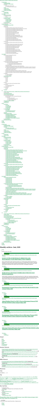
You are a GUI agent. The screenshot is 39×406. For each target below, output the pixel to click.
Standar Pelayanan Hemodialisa (11, 37)
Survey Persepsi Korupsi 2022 (9, 94)
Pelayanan (3, 136)
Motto (5, 7)
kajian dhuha (11, 379)
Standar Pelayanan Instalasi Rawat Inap (12, 33)
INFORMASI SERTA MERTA (11, 117)
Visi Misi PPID (8, 106)
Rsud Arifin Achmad (5, 393)
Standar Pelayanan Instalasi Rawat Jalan (12, 32)
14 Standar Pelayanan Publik (8, 147)
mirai (3, 341)
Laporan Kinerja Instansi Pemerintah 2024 (15, 64)
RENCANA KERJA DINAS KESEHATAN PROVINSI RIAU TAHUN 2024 (19, 71)
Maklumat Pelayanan (7, 14)
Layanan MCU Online (7, 23)
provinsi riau (18, 382)
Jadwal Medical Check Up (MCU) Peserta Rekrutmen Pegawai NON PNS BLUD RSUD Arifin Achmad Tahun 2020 (20, 302)
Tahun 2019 (6, 43)
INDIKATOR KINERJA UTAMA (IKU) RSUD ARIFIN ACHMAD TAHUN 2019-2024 (21, 66)
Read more (4, 266)
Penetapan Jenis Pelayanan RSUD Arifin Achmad (14, 167)
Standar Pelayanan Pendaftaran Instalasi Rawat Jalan (14, 30)
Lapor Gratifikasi (9, 75)
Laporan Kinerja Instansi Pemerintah (12, 62)
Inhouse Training (10, 378)
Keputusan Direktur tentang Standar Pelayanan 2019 (14, 44)
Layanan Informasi (7, 108)
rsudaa (36, 382)
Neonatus (20, 381)
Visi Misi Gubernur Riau (10, 5)
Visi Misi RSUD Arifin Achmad (11, 6)
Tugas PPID (8, 230)
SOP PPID (8, 109)
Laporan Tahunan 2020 (12, 99)
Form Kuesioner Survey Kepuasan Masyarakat (13, 96)
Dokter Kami (6, 12)
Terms (3, 403)
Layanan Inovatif (7, 22)
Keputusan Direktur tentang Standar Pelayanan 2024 (14, 27)
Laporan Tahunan (7, 118)
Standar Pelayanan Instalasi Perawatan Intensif (13, 39)
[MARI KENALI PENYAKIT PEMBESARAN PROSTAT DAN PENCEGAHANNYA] (17, 270)
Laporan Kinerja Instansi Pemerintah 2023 (15, 63)
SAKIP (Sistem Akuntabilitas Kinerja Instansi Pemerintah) (13, 61)
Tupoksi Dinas (6, 8)
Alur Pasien (6, 84)
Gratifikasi (5, 73)
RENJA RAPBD (9, 65)
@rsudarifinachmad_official (6, 395)
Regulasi (5, 89)
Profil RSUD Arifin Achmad (8, 126)
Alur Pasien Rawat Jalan (10, 85)
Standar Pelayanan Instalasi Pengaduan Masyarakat (14, 35)
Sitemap (3, 404)
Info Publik (4, 54)
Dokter (3, 11)
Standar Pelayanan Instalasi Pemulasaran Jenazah (14, 40)
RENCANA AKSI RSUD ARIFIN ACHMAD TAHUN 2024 (16, 70)
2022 (7, 79)
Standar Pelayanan (5, 146)
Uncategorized (4, 345)
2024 (7, 81)
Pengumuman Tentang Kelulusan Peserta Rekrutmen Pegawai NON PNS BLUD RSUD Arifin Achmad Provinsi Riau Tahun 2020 (19, 315)
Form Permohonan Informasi (10, 110)
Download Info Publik (7, 119)
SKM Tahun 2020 (9, 60)
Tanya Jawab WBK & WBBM (9, 100)
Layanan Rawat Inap (7, 17)
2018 (7, 87)
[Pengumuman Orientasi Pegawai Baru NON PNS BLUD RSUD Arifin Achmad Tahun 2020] (17, 285)
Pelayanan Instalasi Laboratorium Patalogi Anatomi (14, 36)
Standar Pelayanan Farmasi (10, 34)
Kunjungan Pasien (5, 381)
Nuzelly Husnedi (25, 381)
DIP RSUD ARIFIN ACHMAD (11, 114)
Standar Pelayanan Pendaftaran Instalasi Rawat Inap (14, 29)
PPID (3, 103)
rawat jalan (24, 382)
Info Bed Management (7, 198)
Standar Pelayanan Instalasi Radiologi (12, 38)
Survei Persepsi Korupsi (8, 93)
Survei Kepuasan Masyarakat (8, 95)
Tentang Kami (4, 2)
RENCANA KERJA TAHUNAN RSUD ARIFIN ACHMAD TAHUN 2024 (18, 72)
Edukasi (5, 82)
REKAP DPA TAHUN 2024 (10, 69)
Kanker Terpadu (8, 20)
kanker (14, 379)
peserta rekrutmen (10, 382)
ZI (2, 90)
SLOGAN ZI (6, 102)
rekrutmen (27, 382)
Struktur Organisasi (7, 9)
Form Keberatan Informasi (10, 111)
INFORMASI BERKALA (10, 115)
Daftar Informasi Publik (8, 113)
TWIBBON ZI (6, 101)
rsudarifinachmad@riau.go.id (6, 391)
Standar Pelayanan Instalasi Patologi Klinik (13, 49)
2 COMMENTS (6, 254)
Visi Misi (5, 4)
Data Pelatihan (6, 209)
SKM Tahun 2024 (9, 56)
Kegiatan (5, 295)
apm (2, 338)
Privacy (3, 402)
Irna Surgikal (5, 379)
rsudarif (5, 281)
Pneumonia (15, 382)
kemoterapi (24, 379)
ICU (4, 378)
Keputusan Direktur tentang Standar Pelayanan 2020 (14, 42)
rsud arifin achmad (8, 383)
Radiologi (22, 382)
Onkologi (30, 381)
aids (0, 376)
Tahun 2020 (6, 41)
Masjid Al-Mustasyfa (15, 381)
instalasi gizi (25, 378)
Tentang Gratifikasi (9, 74)
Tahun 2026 (6, 25)
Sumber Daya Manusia (7, 10)
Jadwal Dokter (6, 13)
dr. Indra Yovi (27, 376)
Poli (6, 16)
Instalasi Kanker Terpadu (31, 378)
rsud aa (33, 382)
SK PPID (7, 105)
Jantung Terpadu (8, 19)
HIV (3, 378)
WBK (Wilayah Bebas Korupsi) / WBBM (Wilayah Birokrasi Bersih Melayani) (17, 91)
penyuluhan (6, 382)
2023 (7, 80)
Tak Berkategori (6, 267)
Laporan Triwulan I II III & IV (13, 98)
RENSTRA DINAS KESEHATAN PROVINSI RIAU (15, 188)
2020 (7, 78)
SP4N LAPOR (6, 92)
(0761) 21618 (4, 389)
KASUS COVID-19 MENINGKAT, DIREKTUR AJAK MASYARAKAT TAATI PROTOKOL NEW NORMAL (16, 258)
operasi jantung (34, 381)
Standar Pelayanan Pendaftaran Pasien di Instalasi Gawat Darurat (16, 28)
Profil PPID (6, 104)
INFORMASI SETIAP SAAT (11, 116)
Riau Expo (30, 382)
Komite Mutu (6, 199)
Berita (3, 120)
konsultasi (27, 379)
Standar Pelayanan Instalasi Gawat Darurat (13, 168)
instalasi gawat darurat (18, 378)
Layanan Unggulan (7, 18)
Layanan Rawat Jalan (7, 15)
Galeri (3, 121)
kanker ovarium (18, 379)
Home (3, 249)
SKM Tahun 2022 (9, 58)
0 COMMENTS (6, 269)
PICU (13, 382)
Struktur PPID (8, 229)
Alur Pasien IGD (9, 86)
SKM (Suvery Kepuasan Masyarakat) (10, 177)
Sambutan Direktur (7, 125)
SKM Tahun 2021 (9, 59)
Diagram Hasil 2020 (11, 220)
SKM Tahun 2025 (9, 178)
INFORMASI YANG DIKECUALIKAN (13, 240)
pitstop (3, 343)
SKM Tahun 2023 (9, 57)
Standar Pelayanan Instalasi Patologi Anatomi (13, 50)
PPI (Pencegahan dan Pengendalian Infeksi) (13, 83)
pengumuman (4, 342)
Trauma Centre (8, 21)
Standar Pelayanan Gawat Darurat (11, 31)
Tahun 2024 (6, 26)
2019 (7, 77)
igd (7, 378)
